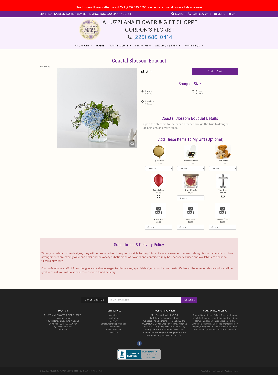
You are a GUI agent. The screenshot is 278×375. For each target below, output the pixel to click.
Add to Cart (215, 71)
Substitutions (114, 326)
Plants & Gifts (118, 45)
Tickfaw (220, 329)
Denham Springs (229, 315)
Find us (62, 329)
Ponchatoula (200, 329)
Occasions (82, 45)
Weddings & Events (168, 45)
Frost (213, 318)
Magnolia (207, 323)
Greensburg (232, 318)
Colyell (217, 315)
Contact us (114, 318)
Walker (215, 326)
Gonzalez (220, 318)
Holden (209, 321)
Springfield (205, 326)
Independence (221, 321)
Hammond (200, 321)
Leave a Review (113, 329)
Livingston (197, 323)
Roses (100, 45)
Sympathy (141, 45)
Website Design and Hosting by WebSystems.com (219, 371)
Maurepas (217, 323)
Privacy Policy (98, 371)
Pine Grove (232, 326)
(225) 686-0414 (201, 13)
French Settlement (200, 318)
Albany (196, 315)
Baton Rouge (206, 315)
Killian (231, 321)
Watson (222, 326)
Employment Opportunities (113, 323)
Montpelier (228, 323)
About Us (113, 315)
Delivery (114, 321)
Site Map (113, 332)
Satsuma (211, 329)
